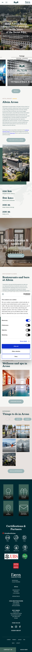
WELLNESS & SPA (16, 616)
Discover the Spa (16, 401)
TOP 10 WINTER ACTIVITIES (16, 613)
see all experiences (16, 471)
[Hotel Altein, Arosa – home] (16, 2)
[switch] (28, 325)
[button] (2, 2)
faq (24, 639)
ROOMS (16, 618)
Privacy (14, 639)
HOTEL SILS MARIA (16, 605)
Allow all (16, 346)
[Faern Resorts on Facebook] (20, 627)
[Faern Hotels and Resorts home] (27, 2)
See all (16, 91)
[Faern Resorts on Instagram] (16, 627)
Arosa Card (12, 133)
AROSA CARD (16, 612)
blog (13, 643)
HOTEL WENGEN (16, 604)
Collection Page (16, 582)
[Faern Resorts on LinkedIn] (12, 627)
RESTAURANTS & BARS (16, 615)
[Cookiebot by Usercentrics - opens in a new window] (23, 294)
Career (9, 639)
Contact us (8, 649)
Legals (19, 639)
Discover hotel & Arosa (16, 140)
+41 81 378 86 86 (16, 593)
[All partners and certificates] (16, 546)
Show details (23, 341)
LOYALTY (18, 643)
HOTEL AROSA (16, 602)
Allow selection (16, 351)
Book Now (23, 649)
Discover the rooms (16, 255)
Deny (16, 356)
